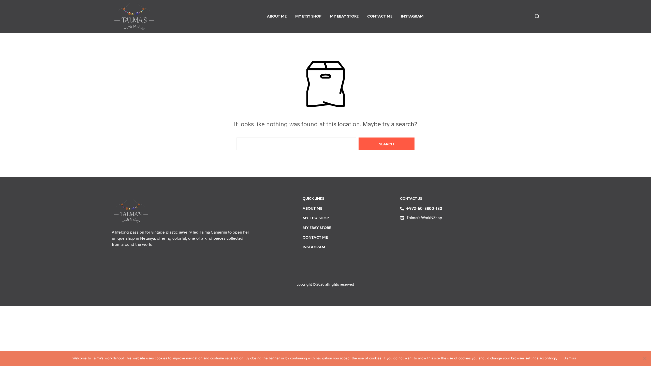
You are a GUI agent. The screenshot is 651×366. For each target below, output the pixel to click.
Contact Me (379, 17)
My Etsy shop (308, 17)
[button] (536, 16)
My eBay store (344, 17)
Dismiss (570, 358)
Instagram (412, 17)
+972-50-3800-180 (424, 209)
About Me (277, 17)
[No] (644, 358)
